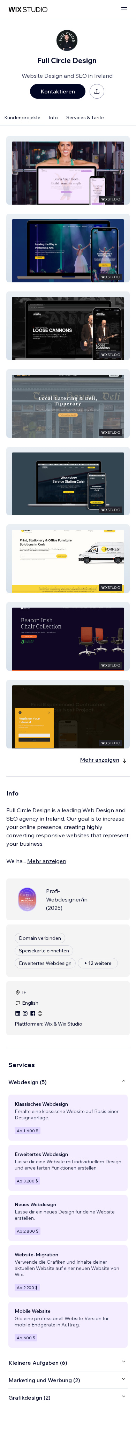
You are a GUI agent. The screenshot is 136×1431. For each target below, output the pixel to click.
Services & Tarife (85, 117)
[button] (68, 170)
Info (53, 117)
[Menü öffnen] (124, 9)
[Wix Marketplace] (27, 10)
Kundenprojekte (22, 117)
